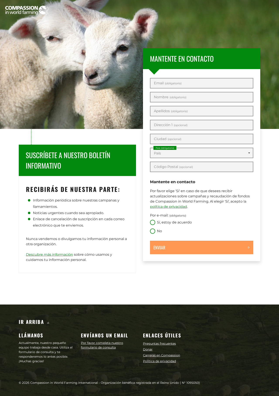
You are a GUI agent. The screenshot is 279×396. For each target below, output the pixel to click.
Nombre (170, 97)
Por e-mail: (168, 215)
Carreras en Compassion (161, 355)
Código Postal (173, 167)
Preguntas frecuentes (159, 343)
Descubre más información (49, 254)
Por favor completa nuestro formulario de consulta (102, 345)
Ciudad (167, 139)
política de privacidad (168, 207)
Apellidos (171, 111)
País (165, 148)
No (159, 231)
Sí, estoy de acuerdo (174, 222)
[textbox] (201, 153)
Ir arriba (32, 321)
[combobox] (201, 153)
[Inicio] (27, 10)
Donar (148, 349)
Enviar (159, 247)
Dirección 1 (170, 125)
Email (168, 83)
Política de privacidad (159, 361)
